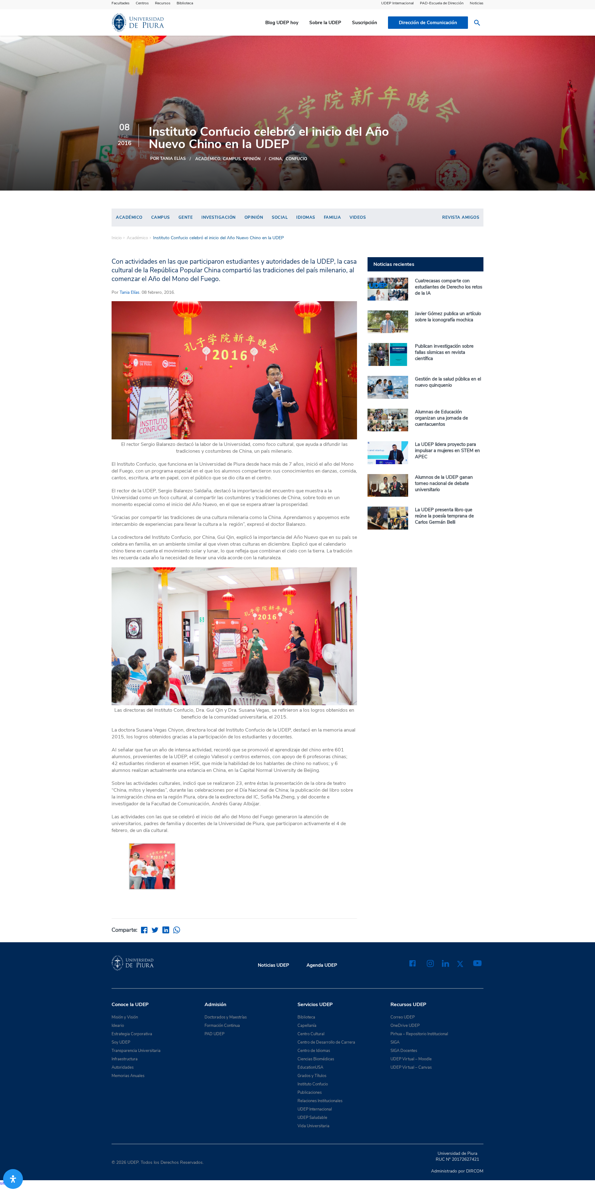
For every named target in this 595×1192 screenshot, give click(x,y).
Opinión (252, 159)
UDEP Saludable (312, 1117)
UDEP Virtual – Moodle (411, 1059)
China (275, 159)
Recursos (162, 3)
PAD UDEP (214, 1034)
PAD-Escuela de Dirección (442, 3)
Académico (207, 159)
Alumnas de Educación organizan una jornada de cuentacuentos (441, 418)
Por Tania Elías (168, 158)
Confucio (296, 159)
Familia (332, 217)
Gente (185, 217)
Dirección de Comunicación (428, 23)
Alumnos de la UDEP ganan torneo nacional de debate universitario (444, 483)
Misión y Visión (125, 1017)
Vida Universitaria (313, 1126)
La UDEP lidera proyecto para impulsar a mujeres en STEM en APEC (447, 450)
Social (280, 217)
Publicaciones (310, 1092)
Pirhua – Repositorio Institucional (419, 1034)
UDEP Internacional (397, 3)
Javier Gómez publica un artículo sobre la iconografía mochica (448, 316)
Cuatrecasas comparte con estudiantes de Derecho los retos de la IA (448, 287)
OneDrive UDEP (405, 1025)
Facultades (121, 3)
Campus (231, 159)
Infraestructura (125, 1059)
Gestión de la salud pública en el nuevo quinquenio (448, 382)
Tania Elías (129, 292)
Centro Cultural (311, 1034)
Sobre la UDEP (325, 23)
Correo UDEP (402, 1017)
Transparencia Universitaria (136, 1050)
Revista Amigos (460, 217)
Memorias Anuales (128, 1076)
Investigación (218, 217)
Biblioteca (185, 3)
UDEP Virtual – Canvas (411, 1067)
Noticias (476, 3)
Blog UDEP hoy (281, 23)
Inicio (117, 238)
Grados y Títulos (312, 1076)
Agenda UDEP (321, 965)
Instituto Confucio (313, 1084)
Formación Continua (222, 1025)
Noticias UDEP (273, 965)
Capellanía (307, 1025)
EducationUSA (310, 1067)
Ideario (118, 1025)
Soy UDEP (121, 1042)
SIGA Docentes (403, 1050)
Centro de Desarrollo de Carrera (326, 1042)
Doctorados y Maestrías (226, 1017)
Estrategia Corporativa (132, 1034)
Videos (358, 217)
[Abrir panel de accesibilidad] (13, 1179)
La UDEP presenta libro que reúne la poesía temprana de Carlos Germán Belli (444, 516)
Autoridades (123, 1067)
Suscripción (364, 23)
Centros (142, 3)
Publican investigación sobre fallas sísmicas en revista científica (444, 352)
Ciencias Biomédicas (316, 1059)
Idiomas (305, 217)
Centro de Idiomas (314, 1050)
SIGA (394, 1042)
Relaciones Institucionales (320, 1101)
